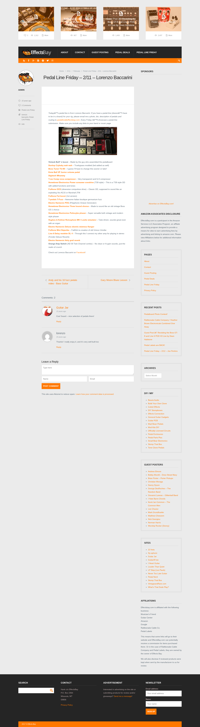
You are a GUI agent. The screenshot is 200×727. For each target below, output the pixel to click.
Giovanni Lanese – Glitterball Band (163, 495)
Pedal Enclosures (155, 434)
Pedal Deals (122, 52)
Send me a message (123, 696)
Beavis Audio (153, 400)
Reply (58, 321)
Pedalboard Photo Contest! (155, 314)
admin (21, 90)
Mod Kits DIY (153, 427)
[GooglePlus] (33, 60)
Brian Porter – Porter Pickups (160, 478)
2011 (68, 71)
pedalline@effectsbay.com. (68, 120)
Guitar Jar (62, 307)
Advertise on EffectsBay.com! (161, 204)
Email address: (152, 689)
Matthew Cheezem (156, 516)
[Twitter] (47, 60)
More (46, 35)
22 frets (151, 550)
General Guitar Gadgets (158, 417)
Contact (80, 52)
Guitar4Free (153, 560)
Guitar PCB (153, 420)
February (76, 71)
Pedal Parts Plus (155, 437)
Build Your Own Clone (157, 403)
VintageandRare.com (157, 584)
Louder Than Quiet (156, 567)
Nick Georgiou (154, 519)
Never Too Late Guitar (157, 573)
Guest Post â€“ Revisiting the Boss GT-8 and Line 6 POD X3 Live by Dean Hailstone (161, 336)
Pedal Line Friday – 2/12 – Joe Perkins (161, 351)
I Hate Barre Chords (156, 499)
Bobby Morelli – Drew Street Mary (162, 475)
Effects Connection (156, 414)
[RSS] (24, 60)
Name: (148, 699)
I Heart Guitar (154, 563)
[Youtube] (52, 60)
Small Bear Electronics (157, 441)
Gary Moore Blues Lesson (114, 280)
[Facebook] (28, 60)
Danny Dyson (154, 485)
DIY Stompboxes (155, 410)
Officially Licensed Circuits (159, 431)
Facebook (80, 252)
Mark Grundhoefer (156, 512)
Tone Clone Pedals (156, 448)
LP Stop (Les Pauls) (156, 570)
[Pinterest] (43, 60)
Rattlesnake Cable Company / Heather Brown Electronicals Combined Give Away (160, 323)
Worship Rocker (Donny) (158, 526)
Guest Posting (100, 52)
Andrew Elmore (154, 471)
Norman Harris (154, 522)
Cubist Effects (154, 407)
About (64, 52)
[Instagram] (38, 60)
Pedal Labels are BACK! (154, 345)
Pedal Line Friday (147, 52)
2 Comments (26, 105)
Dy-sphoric (152, 553)
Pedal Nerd (153, 577)
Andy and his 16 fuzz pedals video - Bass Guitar (62, 282)
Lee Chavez (153, 509)
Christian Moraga (155, 482)
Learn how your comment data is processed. (95, 394)
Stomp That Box (155, 444)
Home (61, 71)
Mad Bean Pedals (155, 424)
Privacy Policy (150, 290)
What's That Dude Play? (158, 587)
